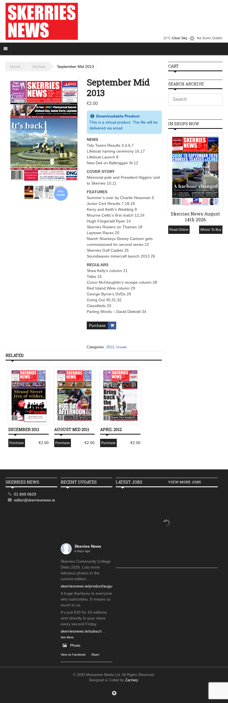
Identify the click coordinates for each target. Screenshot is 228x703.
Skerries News (88, 546)
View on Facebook (73, 654)
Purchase (97, 325)
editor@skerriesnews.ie (34, 500)
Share (95, 654)
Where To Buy (210, 230)
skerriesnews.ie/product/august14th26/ (95, 586)
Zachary (131, 680)
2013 (110, 347)
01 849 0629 (25, 494)
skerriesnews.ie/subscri (81, 631)
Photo (75, 645)
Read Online (179, 230)
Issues (121, 347)
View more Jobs (184, 481)
